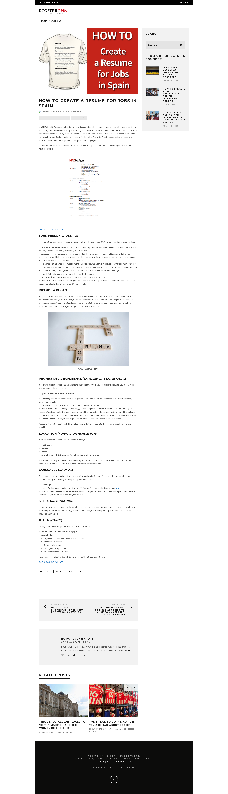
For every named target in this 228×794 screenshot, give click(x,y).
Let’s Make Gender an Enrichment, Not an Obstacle (171, 72)
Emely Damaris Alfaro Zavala (105, 729)
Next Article (118, 604)
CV (41, 571)
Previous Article (60, 604)
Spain (79, 571)
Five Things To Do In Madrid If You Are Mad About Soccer (112, 723)
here (117, 488)
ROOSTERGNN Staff (55, 111)
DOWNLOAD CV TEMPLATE (51, 229)
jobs (49, 571)
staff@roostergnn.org (114, 762)
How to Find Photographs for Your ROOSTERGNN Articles (67, 610)
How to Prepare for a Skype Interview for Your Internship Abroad (174, 117)
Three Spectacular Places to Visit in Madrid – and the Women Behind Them (62, 725)
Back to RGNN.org (50, 3)
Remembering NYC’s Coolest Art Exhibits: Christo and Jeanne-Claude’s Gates (110, 611)
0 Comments (76, 118)
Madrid (58, 571)
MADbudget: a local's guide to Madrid (54, 118)
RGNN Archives (51, 21)
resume (69, 571)
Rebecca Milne (47, 732)
